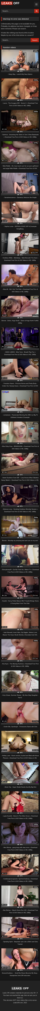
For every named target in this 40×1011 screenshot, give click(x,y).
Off (10, 3)
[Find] (36, 11)
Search (34, 40)
